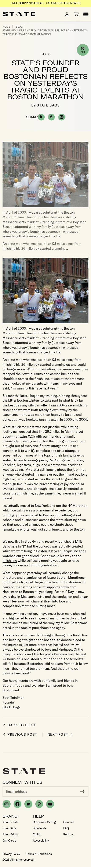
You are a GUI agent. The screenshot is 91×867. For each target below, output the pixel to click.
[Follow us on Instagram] (7, 804)
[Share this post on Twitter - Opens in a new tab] (51, 117)
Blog (19, 26)
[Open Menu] (85, 14)
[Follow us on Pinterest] (39, 804)
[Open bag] (76, 14)
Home (6, 26)
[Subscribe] (82, 791)
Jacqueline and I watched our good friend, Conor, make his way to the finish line (44, 556)
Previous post (22, 735)
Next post (58, 735)
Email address (16, 791)
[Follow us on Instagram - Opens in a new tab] (61, 117)
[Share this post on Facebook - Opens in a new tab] (41, 117)
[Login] (67, 14)
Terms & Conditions (39, 854)
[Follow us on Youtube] (50, 804)
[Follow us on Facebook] (18, 804)
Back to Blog (21, 725)
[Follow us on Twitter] (28, 804)
